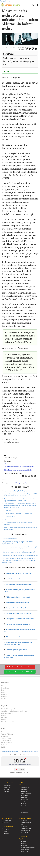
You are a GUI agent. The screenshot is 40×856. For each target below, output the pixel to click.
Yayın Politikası (6, 740)
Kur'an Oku (23, 841)
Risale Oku (6, 822)
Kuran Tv (6, 831)
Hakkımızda (5, 732)
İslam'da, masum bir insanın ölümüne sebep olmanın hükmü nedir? (20, 528)
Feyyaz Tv (6, 829)
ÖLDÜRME (7, 510)
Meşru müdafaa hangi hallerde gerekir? (16, 491)
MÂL (5, 520)
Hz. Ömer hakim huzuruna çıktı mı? (18, 624)
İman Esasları (5, 688)
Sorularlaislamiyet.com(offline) (28, 847)
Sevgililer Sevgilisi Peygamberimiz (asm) (14, 711)
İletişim (3, 747)
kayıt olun (28, 483)
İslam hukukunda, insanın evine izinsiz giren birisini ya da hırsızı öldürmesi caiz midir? (20, 495)
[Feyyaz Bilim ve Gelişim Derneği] (20, 761)
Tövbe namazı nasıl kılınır (14, 637)
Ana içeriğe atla (5, 1)
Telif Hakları (5, 745)
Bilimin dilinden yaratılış (8, 709)
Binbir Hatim (6, 789)
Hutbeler (4, 717)
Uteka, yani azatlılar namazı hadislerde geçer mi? (19, 552)
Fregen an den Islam (26, 793)
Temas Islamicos (25, 805)
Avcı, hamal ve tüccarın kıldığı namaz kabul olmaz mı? (20, 555)
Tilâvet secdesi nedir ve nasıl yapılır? (18, 597)
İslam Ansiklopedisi (7, 722)
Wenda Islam (24, 803)
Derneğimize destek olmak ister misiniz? (20, 764)
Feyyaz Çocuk (24, 832)
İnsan (3, 690)
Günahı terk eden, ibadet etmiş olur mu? (19, 584)
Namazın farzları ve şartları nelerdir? (18, 573)
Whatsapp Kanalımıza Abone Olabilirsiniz (20, 672)
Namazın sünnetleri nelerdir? (16, 608)
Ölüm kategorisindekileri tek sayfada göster (19, 467)
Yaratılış (3, 699)
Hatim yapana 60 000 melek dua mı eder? (20, 619)
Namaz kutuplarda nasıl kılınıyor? (17, 602)
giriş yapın (18, 483)
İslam (3, 692)
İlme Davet (6, 791)
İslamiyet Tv (7, 833)
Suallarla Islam (24, 791)
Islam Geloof (24, 801)
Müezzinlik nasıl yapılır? (10, 538)
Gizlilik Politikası (6, 743)
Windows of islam (25, 808)
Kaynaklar (4, 736)
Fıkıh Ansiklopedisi (7, 713)
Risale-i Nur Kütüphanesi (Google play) (26, 822)
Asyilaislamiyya (24, 795)
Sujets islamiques (25, 812)
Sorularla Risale (7, 820)
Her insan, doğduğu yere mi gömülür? (19, 613)
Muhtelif (4, 696)
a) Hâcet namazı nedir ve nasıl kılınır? (18, 579)
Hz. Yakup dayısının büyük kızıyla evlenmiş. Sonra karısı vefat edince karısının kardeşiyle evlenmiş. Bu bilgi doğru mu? (18, 560)
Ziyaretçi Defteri (6, 738)
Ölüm (6, 463)
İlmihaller (4, 719)
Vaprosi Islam (24, 797)
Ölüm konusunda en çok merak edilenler (18, 470)
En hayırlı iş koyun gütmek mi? (16, 650)
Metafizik (4, 694)
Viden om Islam (24, 799)
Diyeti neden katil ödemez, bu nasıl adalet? (18, 513)
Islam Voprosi (24, 789)
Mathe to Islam (24, 810)
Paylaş (22, 49)
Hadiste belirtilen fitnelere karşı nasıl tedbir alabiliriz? (18, 523)
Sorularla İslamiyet (8, 785)
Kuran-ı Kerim (7, 787)
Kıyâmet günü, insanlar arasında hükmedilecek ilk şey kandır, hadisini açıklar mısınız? (20, 500)
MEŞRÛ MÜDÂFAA (10, 516)
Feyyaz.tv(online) (25, 849)
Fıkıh (2, 686)
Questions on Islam (25, 787)
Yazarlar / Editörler (7, 734)
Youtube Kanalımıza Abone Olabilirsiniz (21, 667)
